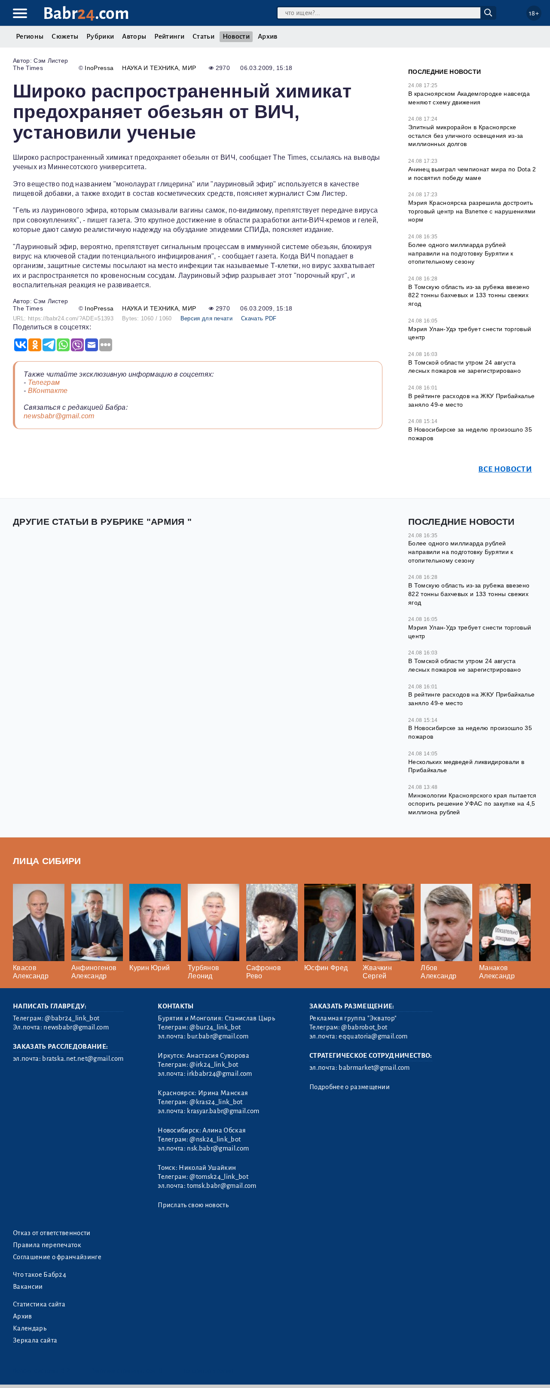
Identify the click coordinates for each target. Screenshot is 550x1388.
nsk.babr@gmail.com (218, 1148)
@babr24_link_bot (72, 1018)
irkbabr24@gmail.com (219, 1073)
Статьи (203, 36)
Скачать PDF (259, 318)
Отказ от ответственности (52, 1233)
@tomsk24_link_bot (218, 1176)
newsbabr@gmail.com (59, 416)
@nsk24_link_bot (215, 1139)
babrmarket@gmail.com (374, 1067)
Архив (268, 36)
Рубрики (100, 36)
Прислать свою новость (193, 1205)
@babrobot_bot (364, 1027)
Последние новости (444, 71)
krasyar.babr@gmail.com (223, 1111)
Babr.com (86, 13)
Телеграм (44, 382)
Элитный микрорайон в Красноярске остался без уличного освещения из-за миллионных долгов (465, 135)
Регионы (29, 36)
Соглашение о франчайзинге (57, 1257)
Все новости (505, 469)
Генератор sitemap (208, 1370)
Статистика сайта (39, 1304)
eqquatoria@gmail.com (373, 1036)
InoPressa (99, 67)
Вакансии (28, 1286)
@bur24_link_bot (215, 1027)
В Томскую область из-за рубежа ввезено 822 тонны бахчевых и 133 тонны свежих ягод (468, 295)
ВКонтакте (48, 390)
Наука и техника (150, 67)
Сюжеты (65, 36)
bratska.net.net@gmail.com (82, 1058)
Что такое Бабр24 (39, 1274)
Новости (236, 36)
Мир (189, 67)
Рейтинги (169, 36)
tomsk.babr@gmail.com (221, 1185)
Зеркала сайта (35, 1340)
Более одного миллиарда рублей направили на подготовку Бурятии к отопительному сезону (460, 253)
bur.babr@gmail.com (217, 1036)
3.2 (65, 1370)
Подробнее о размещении (349, 1087)
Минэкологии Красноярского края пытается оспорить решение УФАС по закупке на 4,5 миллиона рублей (472, 804)
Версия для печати (206, 318)
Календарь (29, 1328)
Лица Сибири (47, 861)
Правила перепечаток (47, 1245)
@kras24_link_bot (215, 1102)
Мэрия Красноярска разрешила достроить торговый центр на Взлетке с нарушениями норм (471, 211)
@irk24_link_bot (213, 1064)
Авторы (134, 36)
